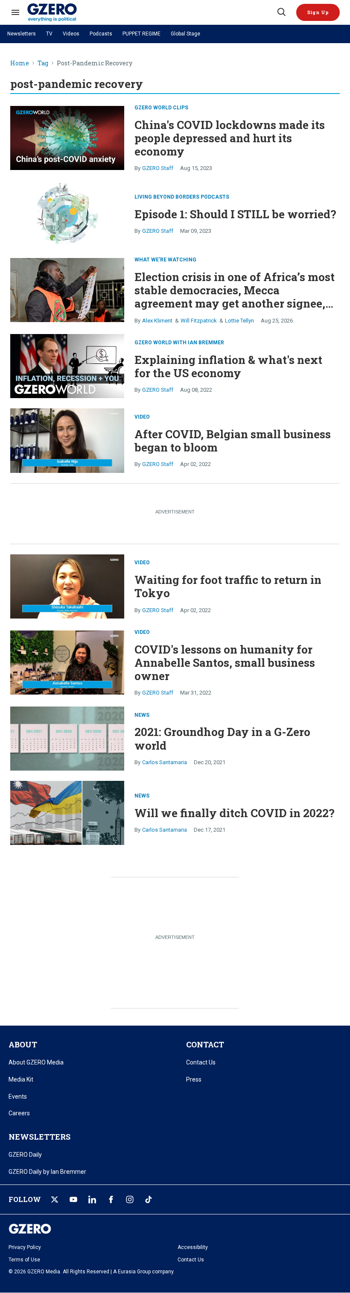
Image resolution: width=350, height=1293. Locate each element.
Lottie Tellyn (239, 320)
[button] (318, 12)
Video (142, 417)
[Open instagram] (130, 1199)
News (141, 715)
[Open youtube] (73, 1199)
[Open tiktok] (149, 1199)
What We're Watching (165, 260)
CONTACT (205, 1044)
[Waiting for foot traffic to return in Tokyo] (67, 585)
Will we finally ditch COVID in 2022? (234, 813)
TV (49, 34)
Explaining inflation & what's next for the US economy (228, 366)
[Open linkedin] (92, 1199)
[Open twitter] (55, 1199)
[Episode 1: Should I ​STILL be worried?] (67, 212)
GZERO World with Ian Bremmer (179, 343)
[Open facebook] (111, 1199)
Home (19, 63)
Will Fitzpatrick (199, 320)
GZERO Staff (157, 168)
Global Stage (185, 34)
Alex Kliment (157, 320)
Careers (19, 1113)
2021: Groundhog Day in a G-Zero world (222, 738)
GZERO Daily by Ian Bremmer (47, 1171)
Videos (71, 34)
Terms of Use (24, 1260)
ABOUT (23, 1044)
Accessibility (193, 1247)
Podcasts (101, 34)
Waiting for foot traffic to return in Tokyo (227, 586)
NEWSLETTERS (39, 1137)
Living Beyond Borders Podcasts (181, 197)
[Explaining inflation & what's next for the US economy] (67, 365)
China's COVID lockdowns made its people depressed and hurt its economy (229, 137)
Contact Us (201, 1062)
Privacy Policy (25, 1247)
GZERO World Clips (161, 108)
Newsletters (21, 34)
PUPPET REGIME (141, 34)
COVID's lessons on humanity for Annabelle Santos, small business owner (224, 662)
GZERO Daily (25, 1154)
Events (18, 1096)
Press (193, 1079)
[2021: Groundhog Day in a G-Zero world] (67, 737)
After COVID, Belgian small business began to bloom (232, 440)
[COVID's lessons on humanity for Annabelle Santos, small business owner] (67, 661)
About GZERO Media (36, 1062)
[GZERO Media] (151, 12)
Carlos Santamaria (164, 762)
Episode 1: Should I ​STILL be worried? (235, 214)
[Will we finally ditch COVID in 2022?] (67, 811)
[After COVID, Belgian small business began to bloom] (67, 439)
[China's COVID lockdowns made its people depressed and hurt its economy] (67, 136)
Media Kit (21, 1079)
